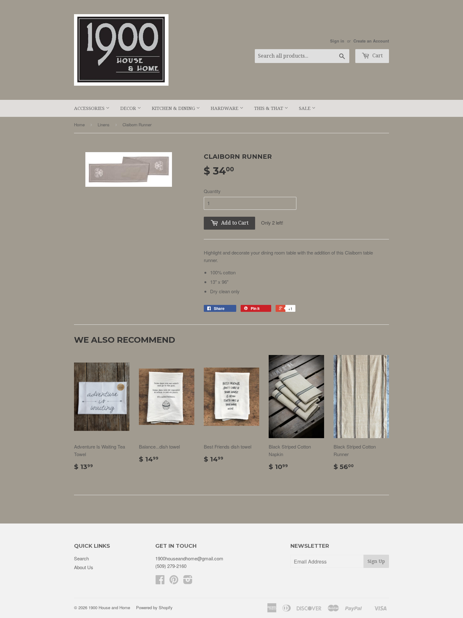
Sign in (337, 41)
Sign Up (376, 561)
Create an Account (371, 41)
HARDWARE (225, 108)
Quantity (212, 191)
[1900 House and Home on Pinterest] (174, 581)
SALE (305, 108)
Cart (377, 56)
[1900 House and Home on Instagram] (188, 581)
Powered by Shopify (154, 607)
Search (81, 558)
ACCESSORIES (90, 108)
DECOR (128, 108)
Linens (104, 125)
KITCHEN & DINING (174, 108)
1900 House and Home (109, 607)
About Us (83, 567)
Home (79, 125)
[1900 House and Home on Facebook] (160, 581)
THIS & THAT (269, 108)
